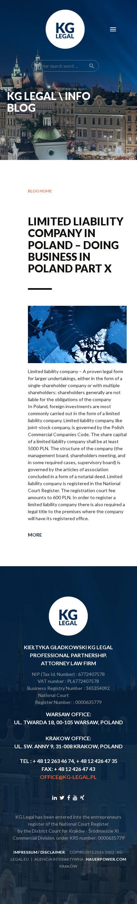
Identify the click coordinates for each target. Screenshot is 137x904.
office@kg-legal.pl (68, 777)
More (35, 535)
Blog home (40, 190)
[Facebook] (68, 797)
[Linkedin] (54, 797)
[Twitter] (62, 797)
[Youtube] (75, 797)
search (91, 66)
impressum (25, 852)
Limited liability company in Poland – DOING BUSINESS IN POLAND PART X (75, 245)
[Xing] (82, 797)
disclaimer (52, 852)
